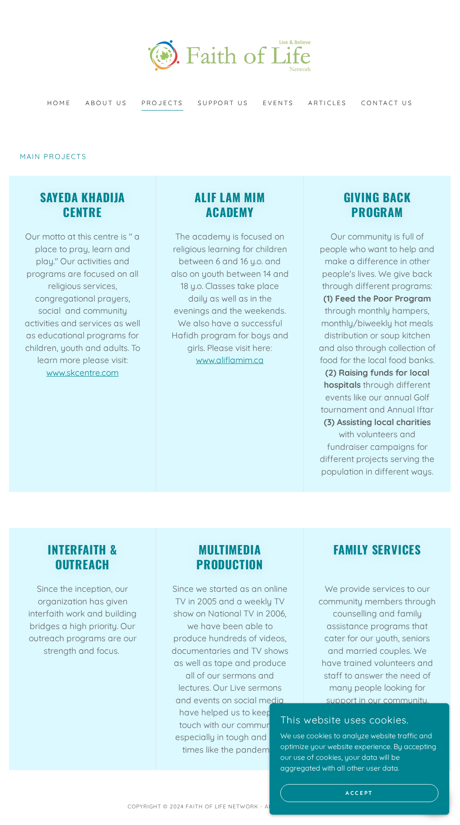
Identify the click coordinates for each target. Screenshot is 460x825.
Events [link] (278, 103)
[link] (230, 55)
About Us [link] (106, 103)
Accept (359, 793)
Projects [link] (162, 103)
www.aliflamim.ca (230, 360)
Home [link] (59, 103)
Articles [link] (327, 103)
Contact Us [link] (387, 103)
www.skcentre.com (82, 372)
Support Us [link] (223, 103)
